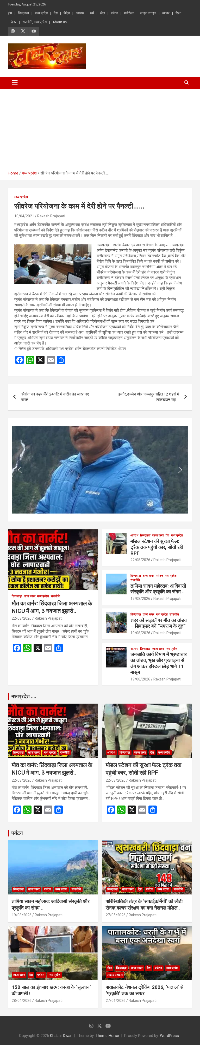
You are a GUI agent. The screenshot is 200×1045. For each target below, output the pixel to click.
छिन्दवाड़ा (23, 13)
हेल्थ (13, 22)
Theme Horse (107, 1035)
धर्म (92, 13)
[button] (20, 470)
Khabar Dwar (61, 1035)
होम (10, 13)
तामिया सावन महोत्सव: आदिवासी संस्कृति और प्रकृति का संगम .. (158, 589)
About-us (60, 22)
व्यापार (166, 13)
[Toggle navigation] (15, 83)
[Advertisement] (100, 127)
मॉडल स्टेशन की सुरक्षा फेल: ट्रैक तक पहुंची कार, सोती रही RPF (156, 547)
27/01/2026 (116, 1000)
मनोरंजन (129, 13)
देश (56, 13)
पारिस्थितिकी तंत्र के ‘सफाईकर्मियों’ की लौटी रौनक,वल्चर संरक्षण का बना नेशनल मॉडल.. (144, 904)
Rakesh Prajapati (51, 216)
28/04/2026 (22, 1000)
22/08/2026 (22, 618)
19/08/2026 (140, 598)
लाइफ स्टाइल (148, 13)
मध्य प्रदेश (41, 13)
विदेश (67, 13)
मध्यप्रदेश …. (23, 696)
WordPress (169, 1035)
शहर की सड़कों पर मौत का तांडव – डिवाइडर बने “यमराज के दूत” (158, 623)
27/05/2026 (116, 915)
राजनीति (55, 596)
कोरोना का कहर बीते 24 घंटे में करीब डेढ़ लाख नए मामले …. (55, 397)
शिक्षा (178, 13)
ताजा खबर (29, 596)
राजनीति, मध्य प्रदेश (34, 22)
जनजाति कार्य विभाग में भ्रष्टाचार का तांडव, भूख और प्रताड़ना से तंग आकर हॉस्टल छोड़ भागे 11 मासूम (158, 663)
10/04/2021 (24, 216)
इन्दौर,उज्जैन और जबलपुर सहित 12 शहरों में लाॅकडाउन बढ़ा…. (148, 397)
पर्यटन (114, 13)
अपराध (80, 13)
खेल (102, 13)
